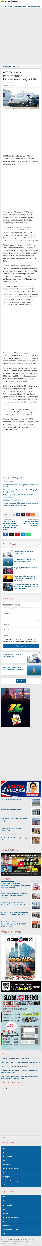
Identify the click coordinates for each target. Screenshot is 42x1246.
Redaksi (3, 1243)
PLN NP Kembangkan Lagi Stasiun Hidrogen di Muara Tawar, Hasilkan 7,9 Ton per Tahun (26, 586)
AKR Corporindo (17, 478)
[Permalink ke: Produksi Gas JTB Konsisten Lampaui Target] (8, 553)
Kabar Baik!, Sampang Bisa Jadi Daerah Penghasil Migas (20, 1062)
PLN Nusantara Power (10, 1168)
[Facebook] (18, 514)
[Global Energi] (10, 1)
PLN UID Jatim (7, 1156)
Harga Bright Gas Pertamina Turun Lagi (15, 1066)
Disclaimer (31, 1240)
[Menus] (39, 2)
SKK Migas (6, 1177)
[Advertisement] (21, 41)
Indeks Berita (5, 1241)
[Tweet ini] (11, 534)
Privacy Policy (30, 1241)
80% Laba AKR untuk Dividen (13, 500)
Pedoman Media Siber (17, 1241)
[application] (21, 864)
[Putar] (3, 874)
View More (21, 681)
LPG (3, 1173)
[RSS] (32, 514)
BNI (3, 1148)
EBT (3, 1160)
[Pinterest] (28, 514)
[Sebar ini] (5, 534)
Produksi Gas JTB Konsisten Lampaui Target (16, 1058)
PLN (3, 1152)
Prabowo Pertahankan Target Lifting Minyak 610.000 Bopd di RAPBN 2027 (24, 578)
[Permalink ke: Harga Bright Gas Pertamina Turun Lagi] (8, 570)
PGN (3, 1185)
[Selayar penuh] (38, 874)
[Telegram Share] (23, 534)
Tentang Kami (12, 1243)
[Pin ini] (17, 534)
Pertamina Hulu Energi (10, 1181)
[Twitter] (23, 514)
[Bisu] (35, 874)
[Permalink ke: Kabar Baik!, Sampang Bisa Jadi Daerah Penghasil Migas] (8, 562)
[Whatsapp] (28, 534)
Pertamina (6, 1164)
